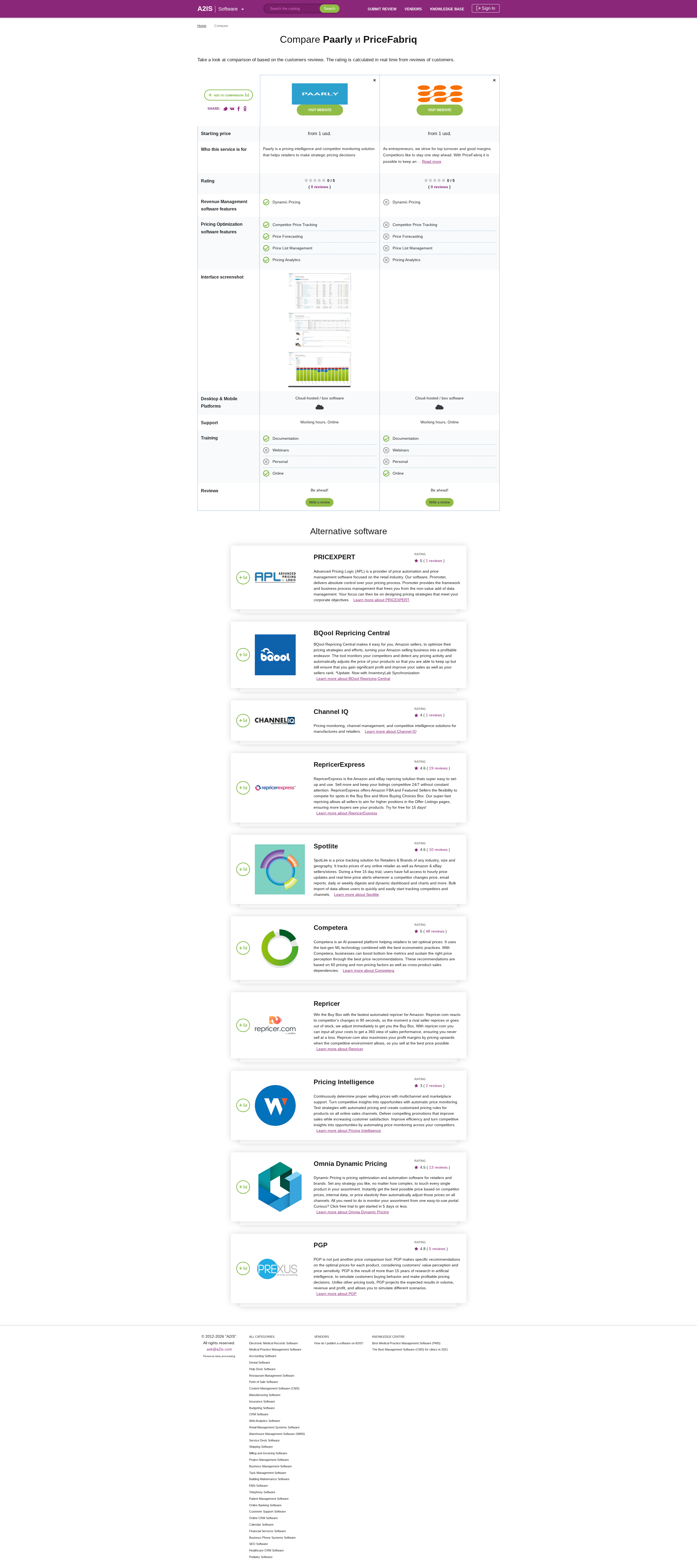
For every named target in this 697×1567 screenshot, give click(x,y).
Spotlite (326, 846)
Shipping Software (261, 1446)
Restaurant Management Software (271, 1375)
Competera (330, 927)
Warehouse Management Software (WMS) (277, 1433)
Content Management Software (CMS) (274, 1388)
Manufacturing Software (264, 1395)
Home (201, 26)
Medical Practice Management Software (275, 1349)
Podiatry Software (261, 1557)
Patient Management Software (269, 1498)
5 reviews (437, 1249)
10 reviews (438, 849)
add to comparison (226, 95)
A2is (217, 8)
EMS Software (258, 1485)
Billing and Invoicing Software (268, 1453)
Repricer (327, 1003)
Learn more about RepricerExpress (346, 813)
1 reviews (434, 560)
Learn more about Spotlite (356, 894)
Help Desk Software (262, 1369)
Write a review (319, 502)
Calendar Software (261, 1524)
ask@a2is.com (219, 1349)
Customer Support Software (267, 1511)
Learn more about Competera (368, 970)
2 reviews (434, 1085)
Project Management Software (269, 1459)
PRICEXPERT (334, 557)
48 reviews (435, 931)
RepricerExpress (339, 764)
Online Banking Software (265, 1505)
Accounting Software (262, 1356)
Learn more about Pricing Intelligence (348, 1130)
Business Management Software (270, 1466)
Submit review (382, 9)
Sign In (488, 8)
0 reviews (319, 187)
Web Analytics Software (264, 1420)
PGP (321, 1245)
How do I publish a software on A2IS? (338, 1343)
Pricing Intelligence (344, 1082)
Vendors (413, 9)
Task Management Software (267, 1472)
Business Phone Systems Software (272, 1537)
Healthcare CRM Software (266, 1550)
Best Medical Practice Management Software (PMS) (406, 1343)
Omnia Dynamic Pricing (350, 1163)
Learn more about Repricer (339, 1049)
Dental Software (259, 1362)
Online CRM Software (263, 1518)
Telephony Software (262, 1492)
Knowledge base (447, 9)
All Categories (261, 1336)
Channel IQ (331, 711)
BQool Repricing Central (352, 633)
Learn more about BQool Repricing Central (353, 678)
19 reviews (438, 768)
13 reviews (438, 1167)
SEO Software (258, 1543)
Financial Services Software (267, 1531)
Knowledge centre (388, 1336)
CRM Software (258, 1414)
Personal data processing (219, 1356)
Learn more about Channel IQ (391, 731)
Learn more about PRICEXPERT (381, 600)
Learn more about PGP (336, 1293)
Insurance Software (262, 1401)
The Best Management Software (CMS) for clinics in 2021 (410, 1349)
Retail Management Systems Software (274, 1427)
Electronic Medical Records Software (273, 1343)
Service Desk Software (264, 1440)
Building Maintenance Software (269, 1479)
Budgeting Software (262, 1408)
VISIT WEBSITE (320, 110)
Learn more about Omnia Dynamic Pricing (352, 1212)
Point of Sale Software (263, 1381)
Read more (431, 161)
